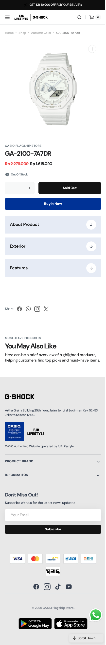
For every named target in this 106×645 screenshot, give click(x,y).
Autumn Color (41, 33)
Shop (22, 33)
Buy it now (51, 203)
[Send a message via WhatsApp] (92, 615)
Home (9, 33)
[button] (7, 17)
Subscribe (51, 534)
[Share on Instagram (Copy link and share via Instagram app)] (37, 309)
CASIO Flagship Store (56, 613)
